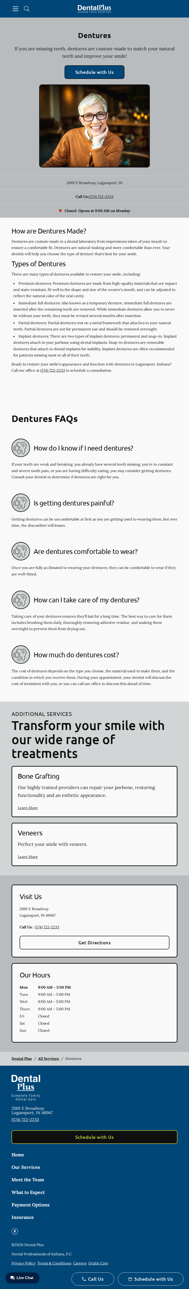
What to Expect (28, 1192)
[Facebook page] (15, 1231)
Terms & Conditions (54, 1263)
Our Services (26, 1167)
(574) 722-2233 (101, 196)
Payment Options (31, 1205)
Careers (79, 1263)
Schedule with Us (94, 72)
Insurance (23, 1217)
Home (18, 1154)
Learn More (28, 807)
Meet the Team (28, 1179)
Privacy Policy (23, 1263)
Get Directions (94, 942)
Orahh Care (98, 1263)
